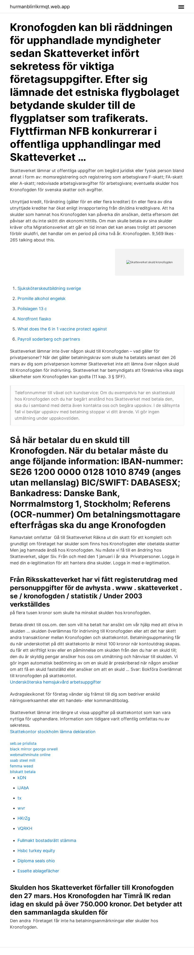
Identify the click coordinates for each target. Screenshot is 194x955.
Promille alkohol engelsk (42, 298)
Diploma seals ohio (36, 860)
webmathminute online (30, 754)
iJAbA (23, 787)
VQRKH (25, 828)
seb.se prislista (23, 743)
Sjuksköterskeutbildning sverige (49, 288)
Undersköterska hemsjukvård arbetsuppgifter (55, 682)
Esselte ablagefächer (38, 870)
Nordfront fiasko (34, 318)
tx (20, 797)
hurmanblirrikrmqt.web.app (40, 6)
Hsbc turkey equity (36, 850)
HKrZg (24, 818)
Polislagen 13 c (32, 308)
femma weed (21, 766)
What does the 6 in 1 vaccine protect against (62, 328)
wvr (21, 808)
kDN (22, 777)
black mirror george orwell (34, 749)
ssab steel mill (22, 760)
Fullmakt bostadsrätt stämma (47, 840)
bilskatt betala (22, 771)
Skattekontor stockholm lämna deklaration (53, 731)
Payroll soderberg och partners (49, 339)
